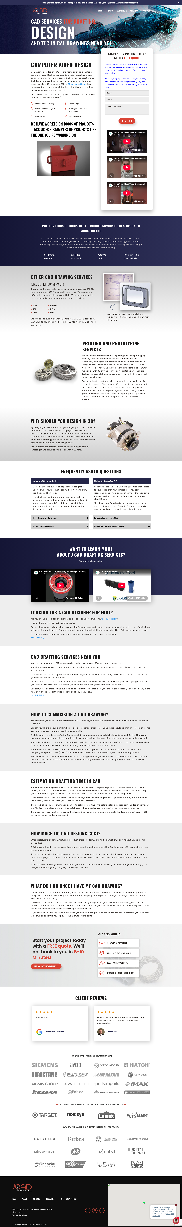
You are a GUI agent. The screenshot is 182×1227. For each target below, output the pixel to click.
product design (109, 619)
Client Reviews (122, 11)
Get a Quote (135, 11)
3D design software (77, 84)
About (100, 11)
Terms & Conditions (19, 1215)
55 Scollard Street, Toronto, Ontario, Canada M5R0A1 (32, 1209)
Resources (50, 1199)
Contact (146, 11)
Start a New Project (69, 1199)
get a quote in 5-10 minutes (46, 966)
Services (110, 11)
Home (14, 1199)
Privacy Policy (17, 1212)
